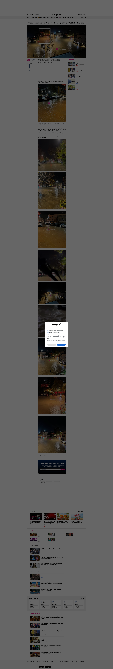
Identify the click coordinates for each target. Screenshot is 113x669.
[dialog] (56, 334)
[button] (56, 334)
